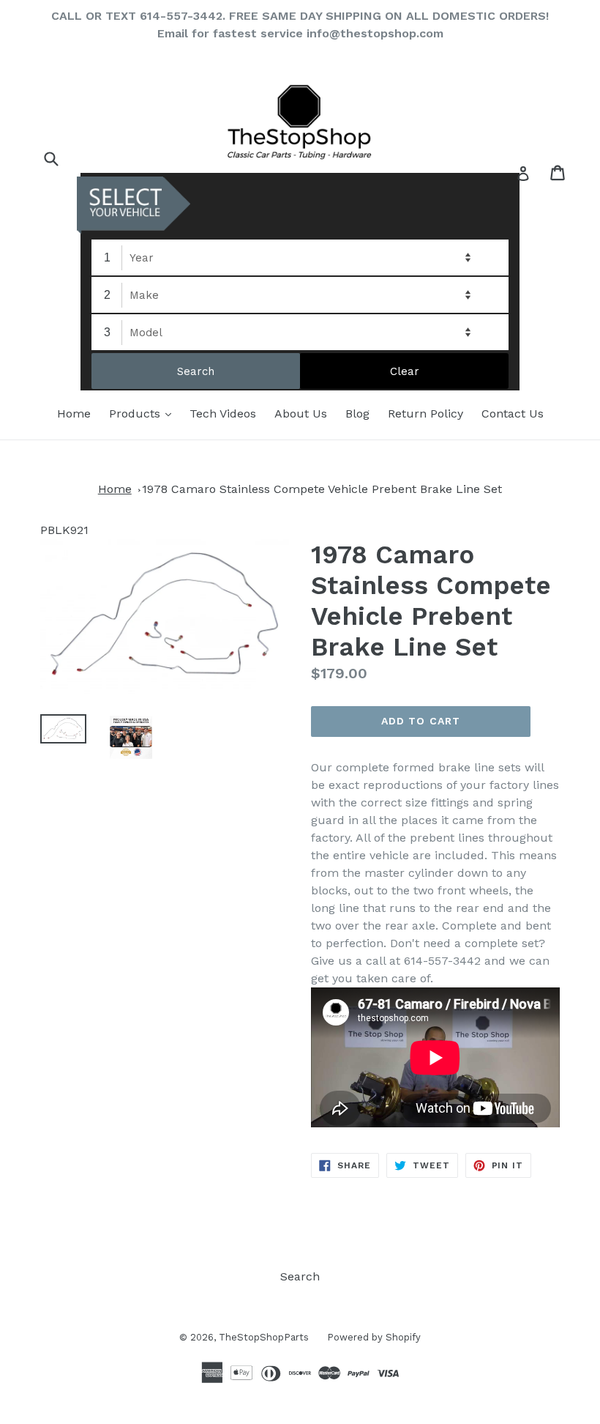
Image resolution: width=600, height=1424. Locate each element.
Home (74, 413)
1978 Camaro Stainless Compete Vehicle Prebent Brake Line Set (322, 489)
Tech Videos (223, 413)
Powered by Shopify (374, 1337)
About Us (300, 413)
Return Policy (425, 413)
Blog (357, 413)
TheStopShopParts (264, 1337)
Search (300, 1276)
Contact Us (512, 413)
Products (144, 413)
